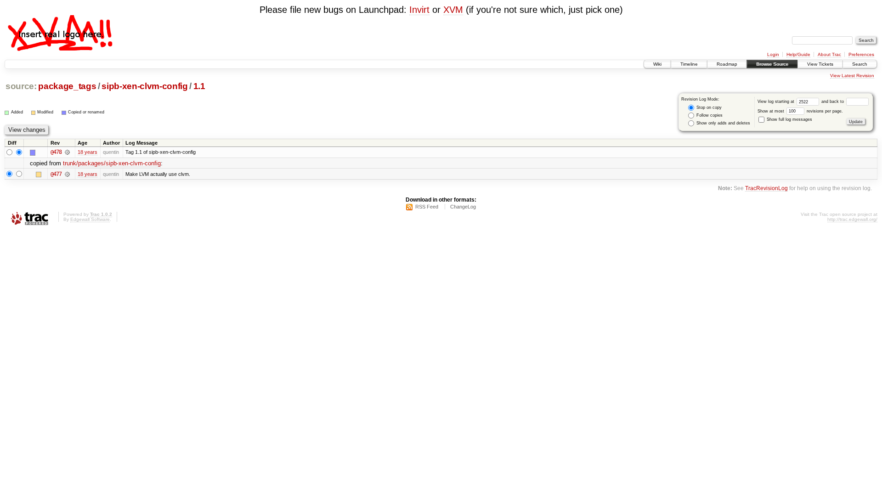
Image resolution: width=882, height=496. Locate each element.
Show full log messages (788, 119)
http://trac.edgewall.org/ (852, 219)
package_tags (67, 86)
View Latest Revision (852, 75)
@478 (56, 152)
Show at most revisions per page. (800, 111)
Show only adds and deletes (722, 123)
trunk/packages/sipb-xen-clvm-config (112, 163)
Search (859, 64)
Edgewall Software (90, 219)
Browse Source (772, 64)
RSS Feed (426, 206)
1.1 (199, 86)
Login (773, 54)
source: (21, 86)
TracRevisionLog (766, 188)
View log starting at (777, 101)
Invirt (419, 10)
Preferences (861, 54)
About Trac (829, 54)
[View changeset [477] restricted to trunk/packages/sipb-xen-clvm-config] (67, 174)
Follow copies (709, 115)
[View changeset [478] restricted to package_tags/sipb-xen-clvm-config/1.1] (67, 152)
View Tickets (820, 64)
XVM (453, 10)
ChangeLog (463, 206)
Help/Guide (798, 54)
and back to (833, 101)
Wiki (657, 64)
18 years (87, 152)
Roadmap (727, 64)
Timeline (689, 64)
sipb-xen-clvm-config (144, 86)
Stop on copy (708, 107)
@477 (56, 174)
